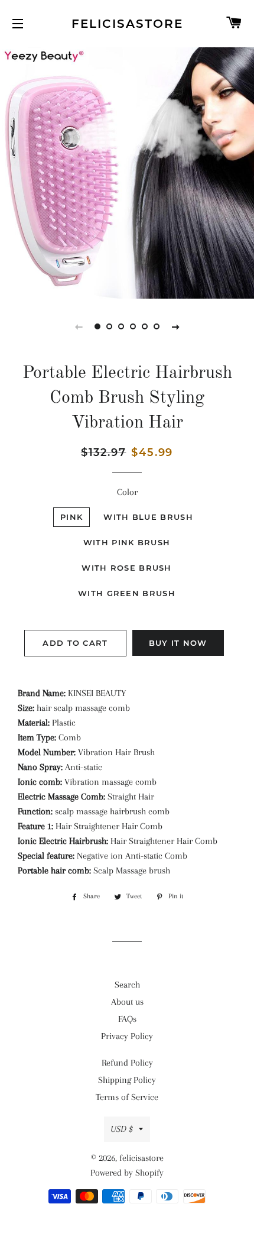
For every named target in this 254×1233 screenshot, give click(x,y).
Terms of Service (127, 1097)
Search (127, 984)
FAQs (127, 1019)
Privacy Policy (127, 1036)
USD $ (121, 1129)
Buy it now (178, 643)
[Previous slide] (79, 326)
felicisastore (127, 24)
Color (127, 492)
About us (127, 1001)
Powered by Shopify (127, 1172)
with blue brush (148, 517)
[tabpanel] (127, 171)
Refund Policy (127, 1062)
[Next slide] (175, 326)
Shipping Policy (127, 1080)
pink (71, 517)
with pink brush (127, 542)
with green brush (126, 593)
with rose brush (127, 567)
